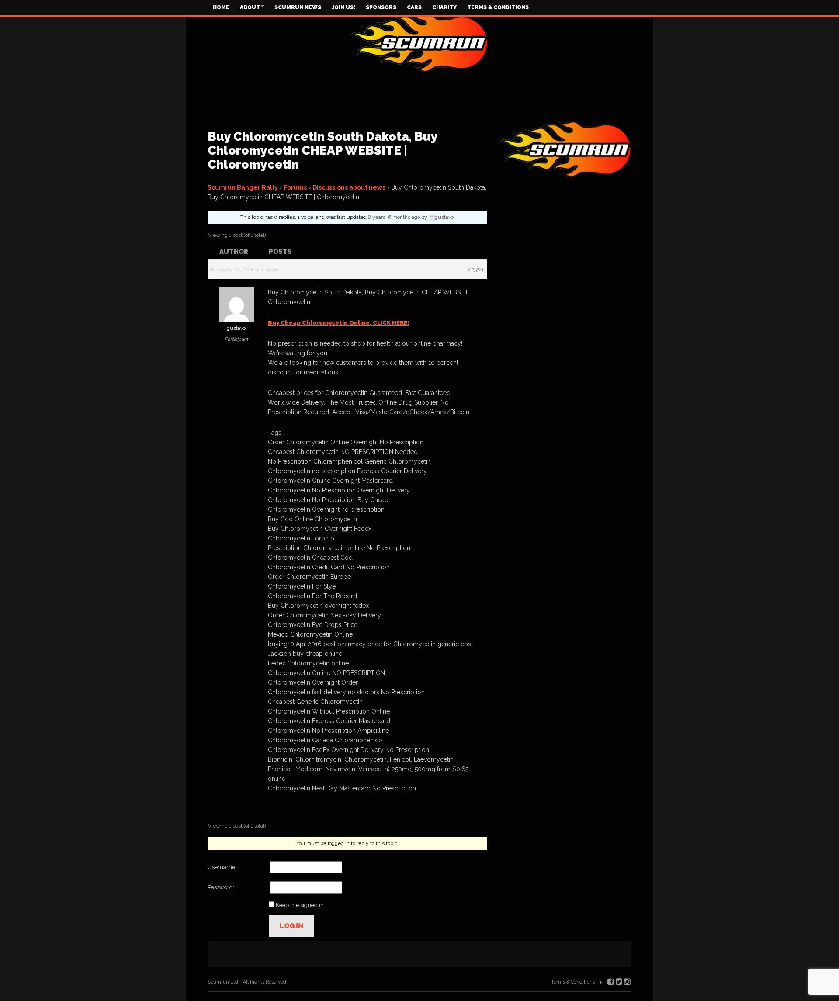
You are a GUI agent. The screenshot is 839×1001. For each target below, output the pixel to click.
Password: (221, 887)
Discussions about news (348, 187)
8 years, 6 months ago (394, 217)
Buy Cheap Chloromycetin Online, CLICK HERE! (338, 322)
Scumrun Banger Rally (243, 187)
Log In (291, 926)
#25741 (476, 270)
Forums (295, 187)
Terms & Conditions (498, 7)
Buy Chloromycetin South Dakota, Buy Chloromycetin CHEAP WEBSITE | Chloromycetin (322, 150)
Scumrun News (297, 7)
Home (221, 7)
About (250, 7)
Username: (222, 867)
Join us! (343, 7)
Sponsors (381, 7)
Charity (444, 7)
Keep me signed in (300, 905)
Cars (414, 7)
